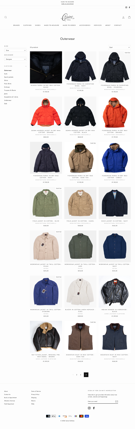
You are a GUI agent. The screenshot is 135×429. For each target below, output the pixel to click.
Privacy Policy (35, 394)
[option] (67, 3)
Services (98, 25)
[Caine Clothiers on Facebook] (94, 408)
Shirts (6, 80)
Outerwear (7, 70)
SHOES (37, 25)
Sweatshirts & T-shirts (11, 97)
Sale (5, 104)
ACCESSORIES (84, 25)
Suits (5, 74)
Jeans (6, 94)
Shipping (33, 397)
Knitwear (7, 87)
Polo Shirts (7, 84)
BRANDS (16, 25)
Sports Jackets (8, 77)
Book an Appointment (10, 397)
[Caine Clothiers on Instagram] (89, 408)
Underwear (7, 100)
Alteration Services (9, 401)
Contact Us (7, 394)
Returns (33, 401)
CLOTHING (27, 25)
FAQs (32, 404)
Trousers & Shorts (10, 90)
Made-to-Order (69, 25)
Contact (118, 25)
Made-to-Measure (51, 25)
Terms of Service (36, 391)
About (108, 25)
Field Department (9, 404)
